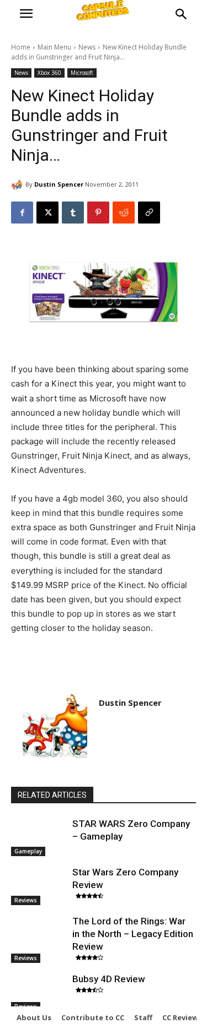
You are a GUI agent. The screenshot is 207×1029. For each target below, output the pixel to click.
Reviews (25, 900)
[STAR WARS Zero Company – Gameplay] (39, 837)
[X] (47, 213)
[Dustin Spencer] (18, 184)
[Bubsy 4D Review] (39, 992)
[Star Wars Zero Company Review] (39, 885)
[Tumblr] (73, 213)
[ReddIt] (124, 213)
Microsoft (82, 73)
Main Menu (54, 47)
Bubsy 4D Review (108, 978)
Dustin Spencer (58, 184)
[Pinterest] (98, 213)
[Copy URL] (149, 213)
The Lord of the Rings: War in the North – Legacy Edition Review (132, 934)
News (86, 47)
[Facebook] (22, 213)
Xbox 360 (49, 73)
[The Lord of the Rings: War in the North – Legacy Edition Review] (39, 934)
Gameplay (28, 851)
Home (20, 47)
